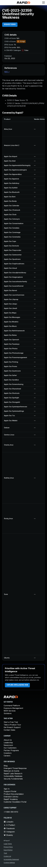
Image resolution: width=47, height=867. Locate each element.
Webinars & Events (11, 771)
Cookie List (7, 856)
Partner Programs (11, 750)
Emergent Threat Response (15, 768)
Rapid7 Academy (11, 799)
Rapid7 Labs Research (13, 773)
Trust (5, 853)
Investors (7, 753)
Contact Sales (9, 730)
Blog (5, 766)
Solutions (7, 713)
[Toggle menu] (43, 2)
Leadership (8, 742)
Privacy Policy (8, 847)
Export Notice (8, 850)
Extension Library (11, 797)
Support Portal (10, 791)
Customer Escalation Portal (15, 802)
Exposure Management (13, 708)
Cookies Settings (9, 862)
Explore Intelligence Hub (17, 685)
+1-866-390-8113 (11, 812)
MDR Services (10, 711)
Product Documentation (14, 794)
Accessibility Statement (11, 859)
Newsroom (8, 745)
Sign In (7, 789)
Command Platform (12, 705)
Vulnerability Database (13, 776)
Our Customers (10, 748)
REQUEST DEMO (10, 24)
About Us (8, 740)
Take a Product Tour (12, 725)
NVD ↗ (7, 72)
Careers (7, 756)
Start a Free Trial (11, 722)
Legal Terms (8, 844)
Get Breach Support (12, 727)
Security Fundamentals (13, 779)
